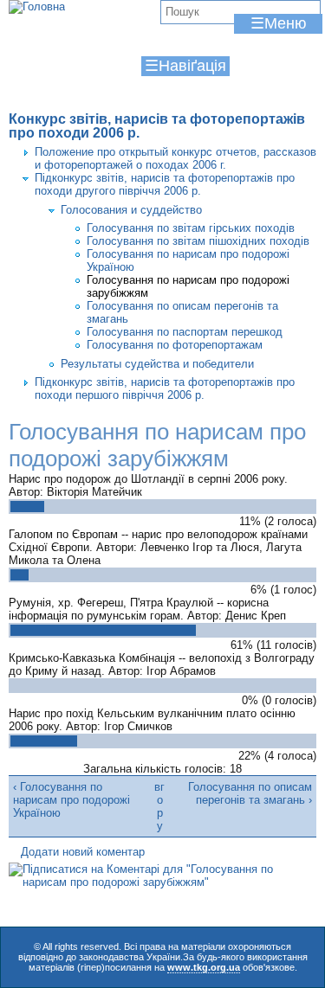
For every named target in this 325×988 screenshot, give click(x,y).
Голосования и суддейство (131, 209)
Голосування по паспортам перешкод (185, 331)
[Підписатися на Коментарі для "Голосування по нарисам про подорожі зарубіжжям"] (162, 882)
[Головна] (37, 7)
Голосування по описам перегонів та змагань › (250, 793)
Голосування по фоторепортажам (175, 344)
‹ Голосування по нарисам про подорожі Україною (71, 799)
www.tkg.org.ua (203, 967)
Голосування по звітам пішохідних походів (198, 240)
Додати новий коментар (83, 851)
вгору (159, 806)
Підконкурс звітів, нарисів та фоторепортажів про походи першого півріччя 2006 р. (165, 388)
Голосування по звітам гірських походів (191, 227)
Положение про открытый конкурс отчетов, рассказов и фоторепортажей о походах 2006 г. (175, 158)
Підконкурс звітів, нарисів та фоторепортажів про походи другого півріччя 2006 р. (165, 184)
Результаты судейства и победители (157, 363)
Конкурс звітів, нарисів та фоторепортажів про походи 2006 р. (157, 126)
